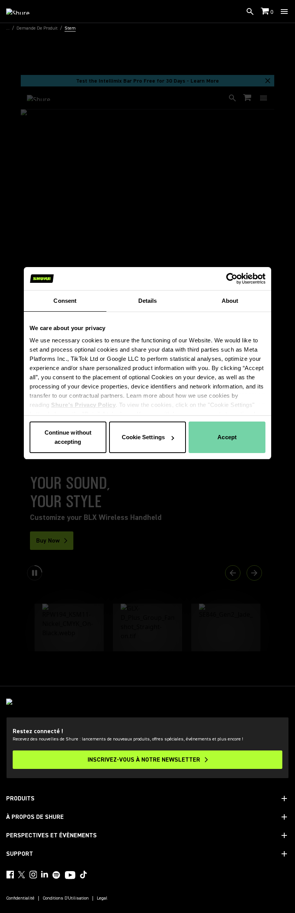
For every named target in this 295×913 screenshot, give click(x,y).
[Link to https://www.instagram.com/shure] (33, 874)
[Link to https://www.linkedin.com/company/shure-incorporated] (44, 874)
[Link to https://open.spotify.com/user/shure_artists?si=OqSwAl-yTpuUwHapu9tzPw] (56, 875)
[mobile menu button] (284, 11)
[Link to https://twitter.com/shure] (21, 874)
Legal (102, 898)
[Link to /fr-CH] (23, 11)
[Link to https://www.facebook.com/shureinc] (10, 874)
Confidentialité (20, 898)
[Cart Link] (265, 11)
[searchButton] (250, 11)
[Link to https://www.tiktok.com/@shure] (83, 874)
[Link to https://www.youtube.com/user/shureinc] (70, 876)
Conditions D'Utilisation (66, 898)
